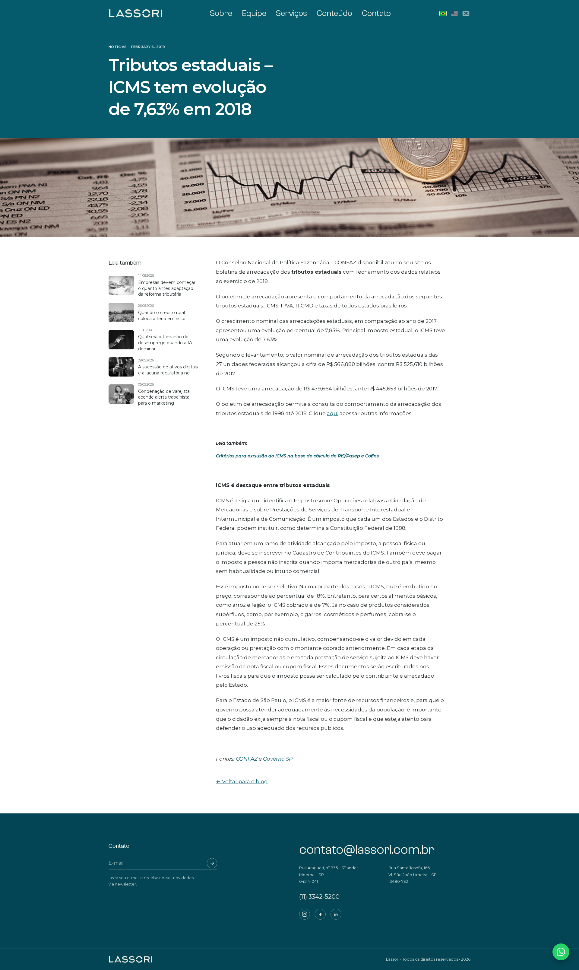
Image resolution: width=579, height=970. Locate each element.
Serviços (291, 13)
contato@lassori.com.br (366, 849)
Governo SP (278, 759)
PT (443, 13)
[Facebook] (320, 914)
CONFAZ (247, 759)
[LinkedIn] (336, 914)
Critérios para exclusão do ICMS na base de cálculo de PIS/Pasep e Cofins (297, 456)
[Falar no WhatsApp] (560, 951)
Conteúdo (334, 13)
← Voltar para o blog (242, 781)
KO (465, 13)
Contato (376, 13)
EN (454, 13)
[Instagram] (304, 914)
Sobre (221, 13)
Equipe (254, 13)
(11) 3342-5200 (319, 896)
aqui (332, 413)
